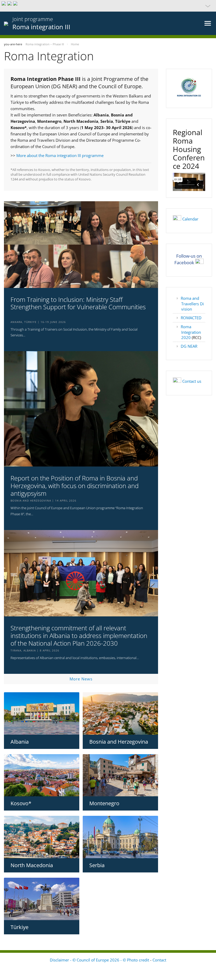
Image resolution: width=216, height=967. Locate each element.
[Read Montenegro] (120, 775)
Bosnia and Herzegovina (118, 741)
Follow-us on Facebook (188, 259)
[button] (108, 6)
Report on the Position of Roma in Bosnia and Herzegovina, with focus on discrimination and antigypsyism (75, 485)
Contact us (191, 381)
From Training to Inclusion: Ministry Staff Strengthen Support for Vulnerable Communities (78, 303)
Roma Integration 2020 (191, 332)
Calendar (190, 219)
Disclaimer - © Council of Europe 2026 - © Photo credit (100, 960)
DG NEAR (189, 346)
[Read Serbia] (120, 837)
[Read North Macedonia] (41, 837)
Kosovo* (21, 803)
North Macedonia (32, 865)
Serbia (97, 865)
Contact (159, 960)
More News (81, 678)
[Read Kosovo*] (41, 775)
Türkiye (19, 927)
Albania (20, 741)
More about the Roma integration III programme (60, 155)
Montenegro (104, 803)
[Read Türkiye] (41, 899)
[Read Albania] (41, 713)
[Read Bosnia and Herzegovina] (120, 713)
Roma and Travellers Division (192, 304)
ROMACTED (191, 317)
